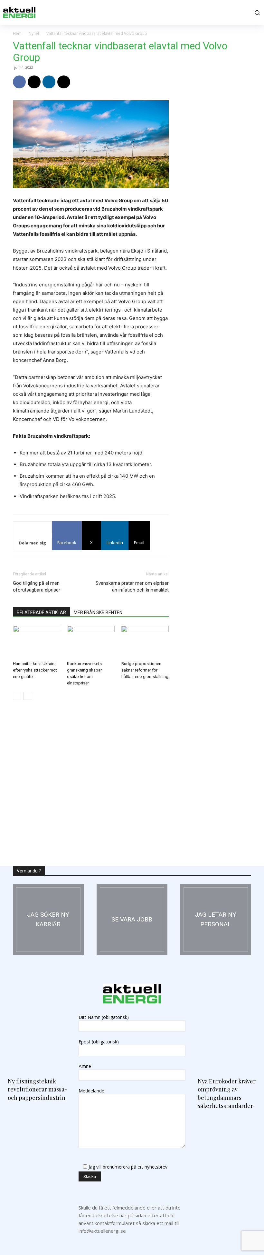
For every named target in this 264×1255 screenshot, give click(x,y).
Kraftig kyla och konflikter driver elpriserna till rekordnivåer (212, 399)
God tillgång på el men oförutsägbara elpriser (36, 586)
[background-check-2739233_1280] (215, 919)
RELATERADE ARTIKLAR (41, 612)
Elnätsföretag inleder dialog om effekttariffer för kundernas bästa (214, 484)
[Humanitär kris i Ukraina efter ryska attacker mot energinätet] (36, 642)
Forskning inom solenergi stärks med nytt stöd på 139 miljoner (211, 654)
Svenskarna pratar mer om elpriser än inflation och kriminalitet (132, 586)
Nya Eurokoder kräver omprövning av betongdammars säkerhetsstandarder (227, 1093)
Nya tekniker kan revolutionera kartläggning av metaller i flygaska (213, 824)
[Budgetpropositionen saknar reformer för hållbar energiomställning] (145, 642)
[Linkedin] (48, 81)
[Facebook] (19, 81)
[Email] (63, 81)
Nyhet (34, 33)
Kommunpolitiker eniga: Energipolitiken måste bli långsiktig (210, 569)
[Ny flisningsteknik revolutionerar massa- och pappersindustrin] (37, 1033)
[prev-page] (17, 696)
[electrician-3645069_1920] (48, 919)
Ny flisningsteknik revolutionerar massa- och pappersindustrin (37, 1089)
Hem (17, 33)
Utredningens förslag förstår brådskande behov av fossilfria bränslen (212, 740)
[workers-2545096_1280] (132, 919)
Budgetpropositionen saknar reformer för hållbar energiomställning (144, 670)
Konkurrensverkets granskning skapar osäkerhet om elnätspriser (213, 229)
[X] (34, 81)
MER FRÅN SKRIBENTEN (98, 612)
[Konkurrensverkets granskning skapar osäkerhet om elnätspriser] (90, 642)
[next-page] (27, 696)
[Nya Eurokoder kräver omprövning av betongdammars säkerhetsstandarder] (226, 1033)
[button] (256, 12)
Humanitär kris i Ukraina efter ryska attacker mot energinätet (35, 670)
